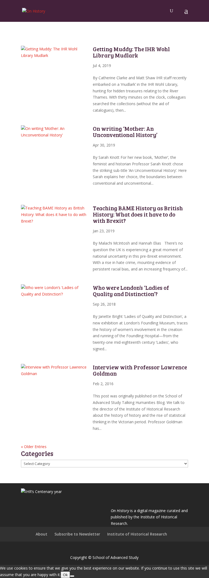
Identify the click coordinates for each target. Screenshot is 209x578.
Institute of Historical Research (137, 534)
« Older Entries (34, 446)
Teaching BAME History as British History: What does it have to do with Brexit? (138, 214)
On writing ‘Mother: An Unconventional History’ (125, 131)
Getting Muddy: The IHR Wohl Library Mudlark (131, 52)
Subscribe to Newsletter (77, 534)
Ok (65, 574)
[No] (72, 576)
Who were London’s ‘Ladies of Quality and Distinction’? (131, 291)
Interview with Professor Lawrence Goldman (140, 370)
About (41, 534)
